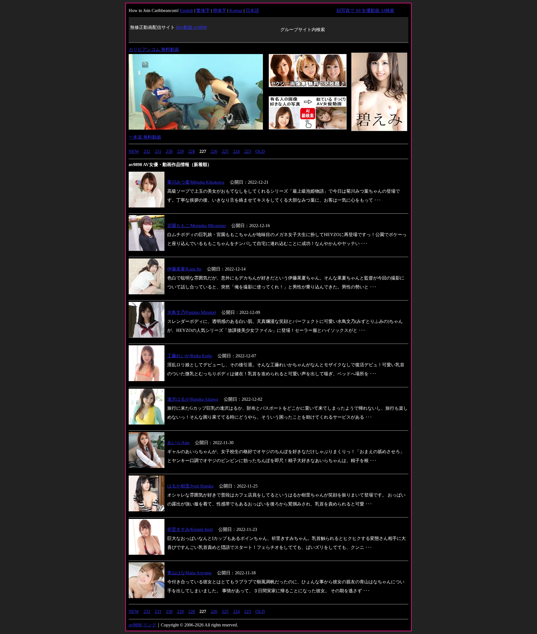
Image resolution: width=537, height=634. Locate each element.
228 (191, 151)
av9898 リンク (142, 625)
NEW (134, 151)
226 (214, 151)
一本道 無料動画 (145, 137)
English (186, 10)
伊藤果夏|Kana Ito (184, 269)
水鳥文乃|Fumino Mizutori (191, 312)
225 (225, 151)
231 (158, 151)
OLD (260, 151)
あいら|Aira (178, 442)
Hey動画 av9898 (191, 27)
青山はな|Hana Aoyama (189, 572)
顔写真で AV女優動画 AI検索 (365, 10)
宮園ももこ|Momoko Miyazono (196, 225)
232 (146, 151)
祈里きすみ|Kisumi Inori (190, 529)
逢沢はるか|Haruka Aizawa (192, 399)
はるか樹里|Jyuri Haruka (190, 486)
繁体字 (203, 10)
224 (236, 151)
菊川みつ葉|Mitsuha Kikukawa (195, 182)
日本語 (252, 10)
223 (247, 151)
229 (180, 151)
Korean (235, 10)
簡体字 (219, 10)
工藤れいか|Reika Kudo (189, 355)
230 (169, 151)
